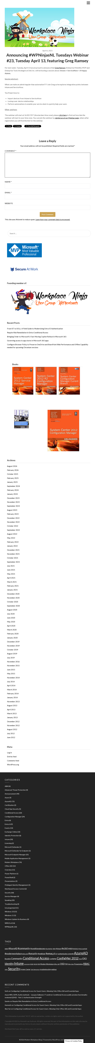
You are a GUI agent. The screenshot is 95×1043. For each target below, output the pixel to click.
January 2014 (12, 697)
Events (7, 828)
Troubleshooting (11, 904)
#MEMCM (76, 948)
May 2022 (11, 538)
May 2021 (11, 574)
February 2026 (13, 470)
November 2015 (13, 665)
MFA (38, 964)
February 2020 (13, 634)
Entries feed (11, 756)
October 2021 (12, 558)
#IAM (54, 948)
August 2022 (12, 534)
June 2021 (11, 570)
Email (8, 192)
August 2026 (12, 466)
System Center (25, 969)
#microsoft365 (83, 948)
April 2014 (11, 685)
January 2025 (12, 482)
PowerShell (9, 877)
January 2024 (12, 494)
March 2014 (12, 690)
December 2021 (13, 550)
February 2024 (13, 490)
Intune (7, 839)
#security (33, 953)
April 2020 (11, 626)
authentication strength (66, 954)
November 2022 (13, 522)
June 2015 (11, 670)
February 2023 (13, 514)
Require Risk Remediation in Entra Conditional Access (27, 332)
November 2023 (13, 502)
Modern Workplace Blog (19, 2)
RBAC (86, 963)
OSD (62, 964)
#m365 (65, 948)
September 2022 (13, 530)
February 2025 (13, 478)
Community (17, 958)
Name (8, 182)
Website (9, 203)
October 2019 (12, 650)
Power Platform (10, 874)
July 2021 (11, 566)
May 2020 (11, 622)
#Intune (58, 949)
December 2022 (13, 518)
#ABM (6, 948)
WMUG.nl (8, 923)
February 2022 (13, 542)
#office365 (25, 954)
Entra (7, 820)
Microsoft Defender (12, 847)
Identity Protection (12, 836)
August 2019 (12, 654)
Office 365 (9, 866)
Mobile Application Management (16, 858)
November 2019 (13, 646)
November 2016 (13, 662)
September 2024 (13, 486)
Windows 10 (9, 912)
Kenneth (8, 1005)
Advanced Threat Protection (15, 790)
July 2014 (11, 682)
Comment (10, 151)
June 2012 (11, 737)
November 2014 (13, 678)
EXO (84, 958)
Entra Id (8, 824)
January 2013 (12, 717)
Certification (9, 805)
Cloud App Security (12, 809)
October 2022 (12, 526)
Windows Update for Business (16, 919)
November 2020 (13, 598)
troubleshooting (45, 969)
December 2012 (13, 721)
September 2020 (13, 606)
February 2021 (13, 586)
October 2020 (12, 602)
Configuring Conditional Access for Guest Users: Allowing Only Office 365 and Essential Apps (45, 991)
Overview (8, 870)
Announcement (10, 794)
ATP (56, 954)
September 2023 (13, 506)
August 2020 (12, 610)
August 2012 (12, 729)
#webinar (41, 954)
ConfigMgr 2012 (68, 958)
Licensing (8, 843)
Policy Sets (71, 964)
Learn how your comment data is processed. (53, 219)
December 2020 (13, 594)
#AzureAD (13, 948)
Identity (9, 963)
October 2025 (12, 474)
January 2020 (12, 638)
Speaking (8, 900)
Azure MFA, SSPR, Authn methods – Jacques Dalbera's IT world (27, 995)
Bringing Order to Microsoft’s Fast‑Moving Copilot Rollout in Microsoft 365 (36, 337)
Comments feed (13, 761)
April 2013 (11, 709)
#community (24, 948)
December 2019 (13, 642)
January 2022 (12, 546)
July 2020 (11, 614)
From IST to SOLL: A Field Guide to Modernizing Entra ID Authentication (35, 329)
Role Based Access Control (14, 889)
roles (6, 969)
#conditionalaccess (37, 948)
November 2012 (13, 725)
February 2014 (13, 693)
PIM (66, 964)
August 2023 (12, 510)
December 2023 (13, 498)
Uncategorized (10, 908)
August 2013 (12, 705)
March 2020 (12, 630)
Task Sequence (35, 969)
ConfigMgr (53, 959)
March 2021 (12, 582)
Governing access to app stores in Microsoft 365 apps (28, 341)
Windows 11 (9, 915)
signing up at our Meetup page (67, 118)
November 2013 (13, 701)
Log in (9, 753)
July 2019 (11, 658)
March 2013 (12, 713)
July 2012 (11, 733)
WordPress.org (13, 765)
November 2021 (13, 554)
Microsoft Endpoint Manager (15, 855)
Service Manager (11, 896)
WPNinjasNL (9, 927)
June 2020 (11, 618)
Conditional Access (12, 813)
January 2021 (12, 590)
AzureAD (8, 801)
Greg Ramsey (60, 68)
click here (63, 115)
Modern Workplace (12, 862)
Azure (7, 798)
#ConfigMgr (49, 948)
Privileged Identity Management (16, 885)
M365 (31, 964)
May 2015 (11, 674)
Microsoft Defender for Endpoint (16, 851)
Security (8, 893)
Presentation (78, 964)
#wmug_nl (50, 953)
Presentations (10, 881)
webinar (54, 969)
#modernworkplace (13, 953)
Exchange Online (11, 832)
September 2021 (13, 562)
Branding (8, 959)
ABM (6, 786)
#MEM (70, 949)
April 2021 (11, 578)
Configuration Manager (13, 817)
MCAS (35, 964)
